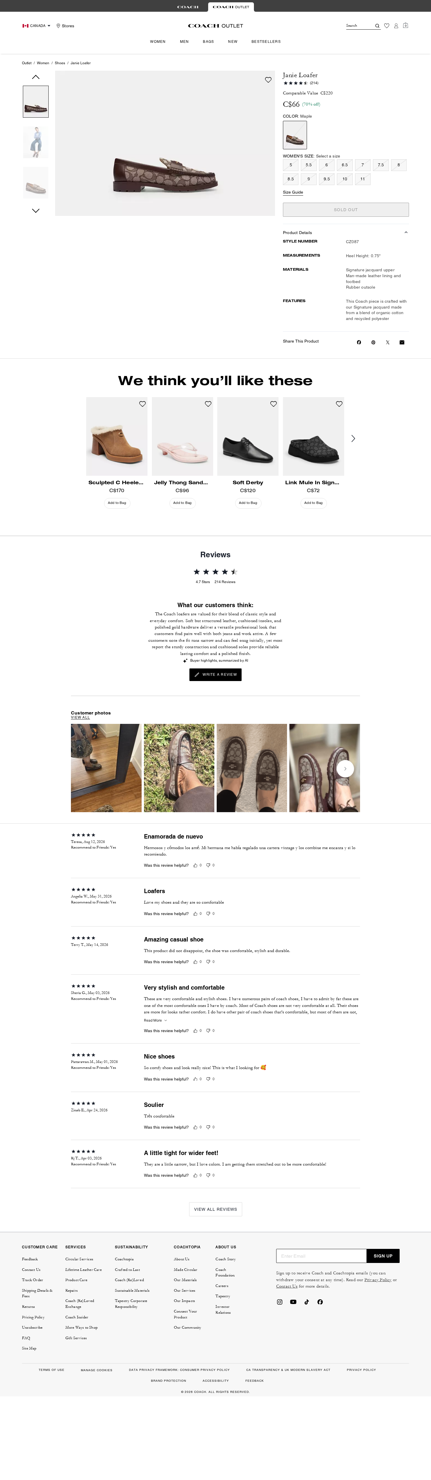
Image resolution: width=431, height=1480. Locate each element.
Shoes (60, 63)
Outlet (26, 63)
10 (344, 179)
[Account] (396, 25)
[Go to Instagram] (279, 1304)
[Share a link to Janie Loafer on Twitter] (387, 342)
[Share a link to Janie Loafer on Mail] (401, 342)
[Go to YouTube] (293, 1304)
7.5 (381, 164)
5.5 (309, 164)
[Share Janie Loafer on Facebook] (359, 342)
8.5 (291, 179)
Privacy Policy (378, 1280)
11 (362, 179)
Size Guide (293, 192)
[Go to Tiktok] (306, 1304)
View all (80, 717)
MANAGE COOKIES (97, 1370)
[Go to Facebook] (320, 1304)
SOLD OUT (346, 209)
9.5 (327, 179)
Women (43, 63)
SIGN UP (383, 1256)
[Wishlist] (386, 25)
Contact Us (287, 1286)
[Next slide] (358, 439)
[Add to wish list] (268, 79)
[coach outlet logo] (215, 26)
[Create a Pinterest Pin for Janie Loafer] (373, 342)
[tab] (187, 7)
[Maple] (295, 135)
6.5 (345, 164)
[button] (36, 103)
